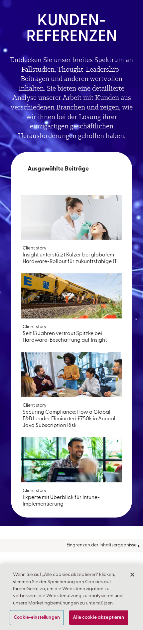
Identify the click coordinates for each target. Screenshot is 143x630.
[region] (71, 597)
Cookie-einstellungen (37, 617)
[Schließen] (132, 574)
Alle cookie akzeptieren (98, 617)
